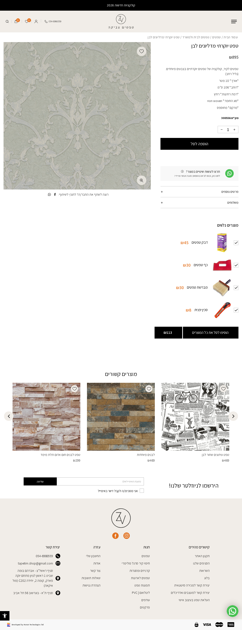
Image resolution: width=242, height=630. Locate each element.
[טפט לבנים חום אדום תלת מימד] (46, 417)
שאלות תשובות (91, 578)
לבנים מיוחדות (146, 455)
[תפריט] (234, 21)
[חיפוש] (7, 21)
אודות (96, 563)
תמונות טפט (142, 585)
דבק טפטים (200, 242)
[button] (4, 616)
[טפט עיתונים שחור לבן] (195, 417)
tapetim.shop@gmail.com (35, 563)
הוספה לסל (199, 143)
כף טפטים (201, 264)
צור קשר (95, 570)
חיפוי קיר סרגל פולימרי (136, 563)
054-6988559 (44, 556)
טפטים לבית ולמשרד (195, 37)
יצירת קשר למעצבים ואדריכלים (190, 592)
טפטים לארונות (140, 578)
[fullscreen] (141, 180)
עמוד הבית (231, 37)
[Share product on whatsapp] (49, 195)
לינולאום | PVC (141, 592)
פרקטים (145, 607)
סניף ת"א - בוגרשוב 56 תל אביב (33, 593)
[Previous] (233, 416)
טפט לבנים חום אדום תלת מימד (60, 455)
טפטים (216, 37)
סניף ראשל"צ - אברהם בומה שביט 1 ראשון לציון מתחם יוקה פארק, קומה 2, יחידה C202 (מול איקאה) (33, 578)
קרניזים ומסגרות (140, 570)
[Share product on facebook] (54, 195)
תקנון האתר (202, 556)
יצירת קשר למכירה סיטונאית (192, 585)
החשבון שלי (93, 556)
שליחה (40, 481)
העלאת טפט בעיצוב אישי (194, 600)
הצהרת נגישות (91, 585)
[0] (16, 21)
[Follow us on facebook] (115, 536)
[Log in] (36, 20)
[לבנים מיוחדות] (121, 417)
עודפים (145, 600)
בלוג (207, 578)
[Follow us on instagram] (126, 536)
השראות (204, 570)
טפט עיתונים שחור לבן (215, 455)
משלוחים (232, 202)
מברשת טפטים (197, 287)
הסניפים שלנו (201, 563)
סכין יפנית (201, 309)
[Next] (8, 416)
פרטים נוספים (229, 191)
